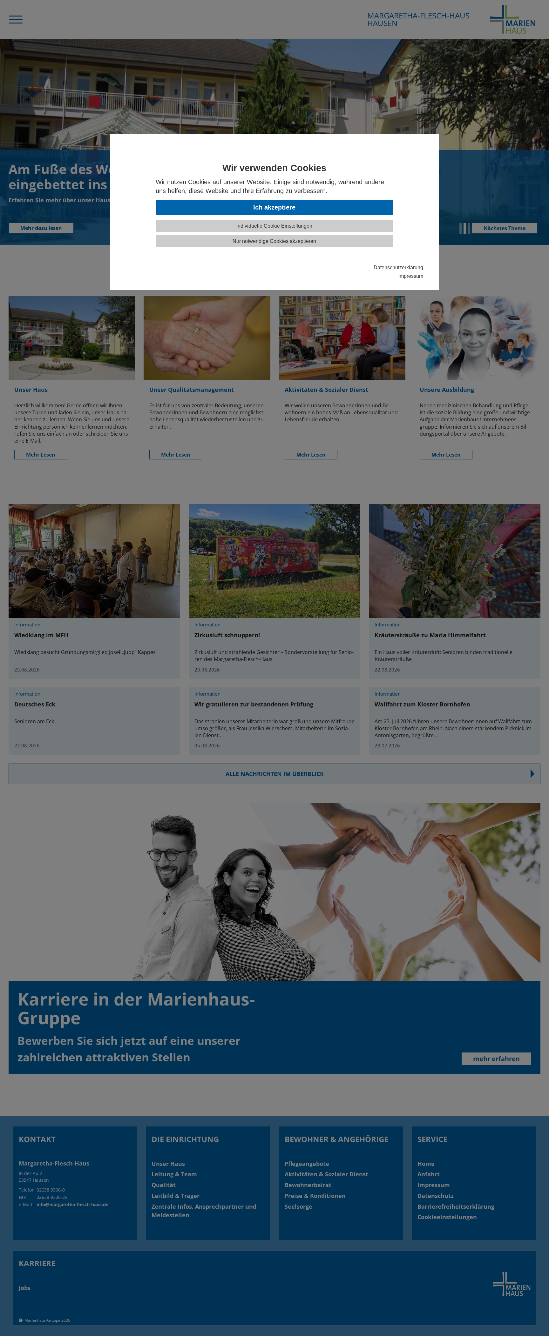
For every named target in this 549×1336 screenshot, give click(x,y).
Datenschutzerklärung (398, 267)
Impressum (410, 276)
